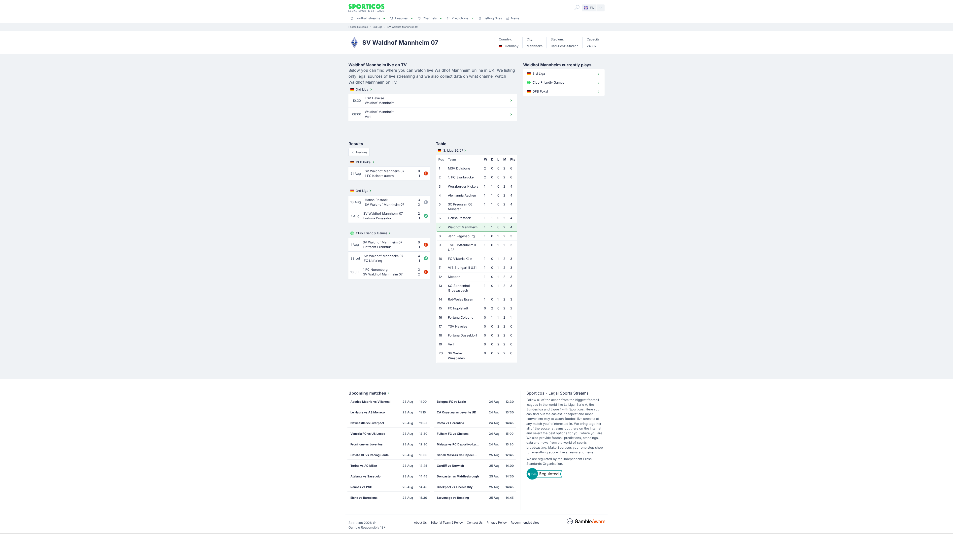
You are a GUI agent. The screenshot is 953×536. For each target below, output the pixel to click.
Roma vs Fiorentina (450, 423)
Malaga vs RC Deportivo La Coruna (459, 444)
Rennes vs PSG (361, 487)
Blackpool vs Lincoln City (455, 487)
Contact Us (474, 522)
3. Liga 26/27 (453, 150)
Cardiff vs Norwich (450, 466)
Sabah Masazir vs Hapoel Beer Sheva (459, 455)
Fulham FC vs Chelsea (453, 434)
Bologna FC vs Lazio (451, 401)
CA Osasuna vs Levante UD (456, 412)
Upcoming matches (367, 393)
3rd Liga (362, 89)
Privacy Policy (496, 522)
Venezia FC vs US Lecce (367, 434)
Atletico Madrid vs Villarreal (370, 401)
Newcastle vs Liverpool (367, 423)
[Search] (577, 7)
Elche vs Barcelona (363, 498)
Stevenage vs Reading (453, 498)
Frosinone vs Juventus (366, 444)
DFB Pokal (363, 162)
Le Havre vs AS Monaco (367, 412)
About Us (420, 522)
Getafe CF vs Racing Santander (372, 455)
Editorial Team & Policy (447, 522)
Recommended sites (525, 522)
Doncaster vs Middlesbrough (458, 476)
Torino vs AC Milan (363, 466)
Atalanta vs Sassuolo (365, 476)
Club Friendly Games (371, 233)
